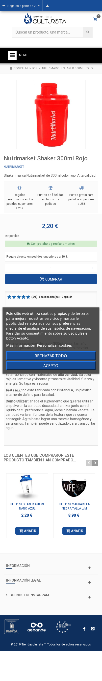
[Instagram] (93, 629)
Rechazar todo (51, 356)
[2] (14, 297)
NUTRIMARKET (14, 167)
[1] (9, 297)
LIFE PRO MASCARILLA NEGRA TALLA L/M (74, 506)
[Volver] (10, 68)
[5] (28, 297)
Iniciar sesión (48, 22)
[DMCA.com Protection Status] (11, 626)
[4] (24, 297)
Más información (20, 345)
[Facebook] (84, 629)
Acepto (50, 365)
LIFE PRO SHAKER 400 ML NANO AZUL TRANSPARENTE (27, 508)
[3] (19, 297)
